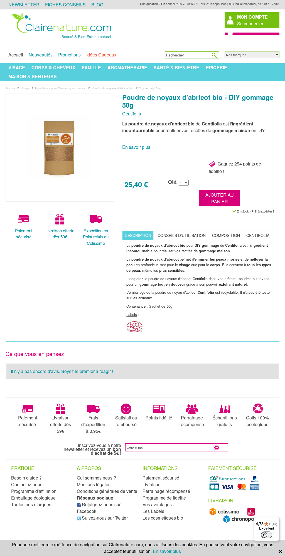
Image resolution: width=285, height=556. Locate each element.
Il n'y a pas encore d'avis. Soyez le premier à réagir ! (62, 371)
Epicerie (216, 67)
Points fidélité (159, 417)
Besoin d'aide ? (26, 478)
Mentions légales (93, 484)
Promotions (69, 54)
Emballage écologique (33, 498)
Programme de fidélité (164, 498)
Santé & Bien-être (176, 67)
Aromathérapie (127, 67)
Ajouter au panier (219, 198)
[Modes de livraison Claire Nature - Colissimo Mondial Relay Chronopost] (235, 521)
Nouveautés (41, 54)
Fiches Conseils (65, 4)
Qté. (173, 182)
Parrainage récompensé (192, 420)
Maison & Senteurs (32, 76)
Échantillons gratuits (224, 420)
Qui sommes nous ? (96, 478)
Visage (16, 67)
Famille (91, 67)
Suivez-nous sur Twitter (105, 518)
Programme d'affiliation (33, 491)
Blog (97, 4)
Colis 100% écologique (257, 420)
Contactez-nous (26, 484)
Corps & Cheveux (53, 67)
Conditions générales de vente (107, 491)
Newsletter (24, 4)
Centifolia (131, 113)
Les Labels (153, 511)
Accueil (15, 54)
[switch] (266, 535)
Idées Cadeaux (101, 54)
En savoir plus (136, 147)
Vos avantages (157, 504)
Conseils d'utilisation (182, 235)
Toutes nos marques (31, 504)
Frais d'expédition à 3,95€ (93, 424)
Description (138, 235)
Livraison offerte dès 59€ (59, 234)
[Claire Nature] (60, 38)
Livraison (151, 484)
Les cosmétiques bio (162, 518)
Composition (226, 235)
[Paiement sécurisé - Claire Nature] (235, 489)
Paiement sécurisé (23, 234)
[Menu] (276, 520)
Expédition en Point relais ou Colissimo (96, 237)
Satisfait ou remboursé (126, 420)
